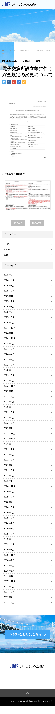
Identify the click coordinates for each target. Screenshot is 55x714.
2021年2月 (9, 476)
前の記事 (18, 223)
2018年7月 (9, 560)
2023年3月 (9, 375)
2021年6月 (9, 454)
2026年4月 (9, 280)
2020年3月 (9, 518)
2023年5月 (9, 370)
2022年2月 (9, 423)
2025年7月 (9, 312)
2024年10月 (10, 338)
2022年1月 (9, 428)
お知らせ (29, 61)
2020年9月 (9, 491)
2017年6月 (9, 592)
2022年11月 (9, 386)
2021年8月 (9, 444)
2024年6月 (9, 349)
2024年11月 (9, 333)
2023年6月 (9, 365)
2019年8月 (9, 534)
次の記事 (36, 223)
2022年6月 (9, 407)
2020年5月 (9, 507)
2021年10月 (10, 439)
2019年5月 (9, 539)
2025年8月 (9, 307)
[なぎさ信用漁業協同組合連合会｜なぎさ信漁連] (19, 4)
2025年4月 (9, 322)
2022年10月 (10, 391)
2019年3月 (9, 549)
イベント (8, 244)
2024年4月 (9, 354)
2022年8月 (9, 402)
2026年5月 (9, 275)
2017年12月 (10, 576)
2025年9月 (9, 301)
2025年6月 (9, 317)
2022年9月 (9, 396)
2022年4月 (9, 417)
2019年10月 (10, 528)
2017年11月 (9, 581)
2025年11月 (9, 296)
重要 (38, 61)
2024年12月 (10, 328)
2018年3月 (9, 571)
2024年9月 (9, 343)
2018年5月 (9, 565)
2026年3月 (9, 285)
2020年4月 (9, 512)
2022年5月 (9, 412)
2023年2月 (9, 380)
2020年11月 (9, 486)
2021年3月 (9, 470)
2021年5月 (9, 460)
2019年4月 (9, 544)
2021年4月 (9, 465)
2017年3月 (9, 602)
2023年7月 (9, 359)
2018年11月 (9, 555)
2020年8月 (9, 497)
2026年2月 (9, 291)
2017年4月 (9, 597)
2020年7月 (9, 502)
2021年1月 (9, 481)
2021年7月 (9, 449)
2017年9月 (9, 586)
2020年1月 (9, 523)
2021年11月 (9, 433)
